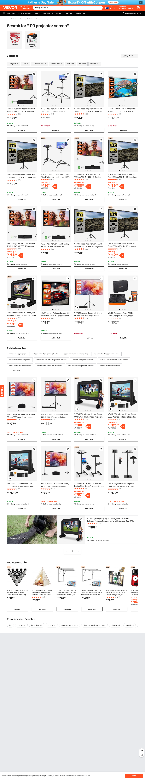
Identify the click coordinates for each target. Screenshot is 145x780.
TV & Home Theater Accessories (38, 19)
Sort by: (125, 56)
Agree (134, 775)
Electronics (23, 19)
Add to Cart (22, 130)
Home (9, 19)
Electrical (15, 19)
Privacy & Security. (84, 775)
